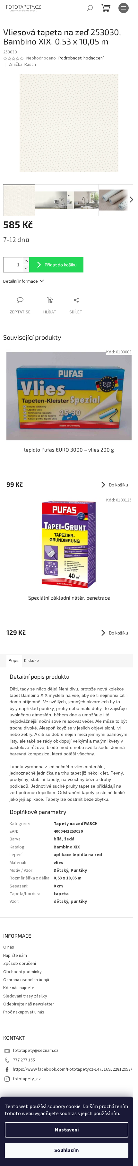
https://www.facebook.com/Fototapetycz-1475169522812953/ (72, 1069)
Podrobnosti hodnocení (81, 58)
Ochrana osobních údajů (26, 980)
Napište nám (15, 955)
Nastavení (67, 1129)
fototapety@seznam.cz (35, 1050)
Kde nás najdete (18, 988)
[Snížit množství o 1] (26, 268)
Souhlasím (66, 1150)
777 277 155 (24, 1060)
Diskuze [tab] (31, 661)
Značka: (22, 64)
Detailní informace (20, 281)
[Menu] (123, 8)
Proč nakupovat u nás (23, 1012)
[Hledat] (89, 8)
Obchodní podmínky (22, 972)
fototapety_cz (27, 1079)
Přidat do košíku (61, 264)
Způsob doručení (19, 963)
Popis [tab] (14, 661)
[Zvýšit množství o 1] (26, 261)
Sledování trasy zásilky (25, 996)
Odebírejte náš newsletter (28, 1004)
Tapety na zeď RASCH (76, 824)
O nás (8, 947)
